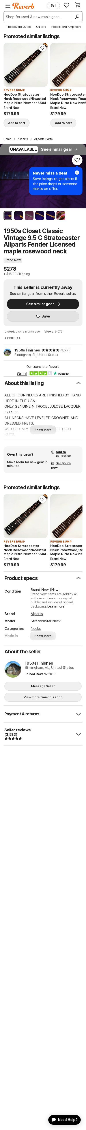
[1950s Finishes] (12, 669)
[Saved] (66, 5)
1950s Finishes (27, 350)
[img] (50, 350)
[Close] (77, 172)
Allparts (37, 613)
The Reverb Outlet (18, 26)
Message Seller (43, 686)
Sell (53, 5)
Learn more (55, 606)
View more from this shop (43, 697)
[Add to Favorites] (42, 48)
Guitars (41, 26)
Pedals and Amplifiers (66, 26)
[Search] (77, 16)
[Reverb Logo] (23, 5)
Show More (43, 430)
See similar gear (56, 149)
